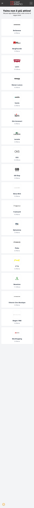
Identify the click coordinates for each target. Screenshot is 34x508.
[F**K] (17, 260)
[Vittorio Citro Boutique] (17, 297)
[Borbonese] (17, 25)
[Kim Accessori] (17, 115)
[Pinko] (17, 242)
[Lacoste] (17, 133)
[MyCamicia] (17, 224)
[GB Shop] (17, 170)
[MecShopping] (17, 333)
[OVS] (17, 152)
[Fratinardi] (17, 206)
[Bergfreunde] (17, 43)
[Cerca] (31, 3)
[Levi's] (17, 61)
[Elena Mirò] (17, 188)
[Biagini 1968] (17, 315)
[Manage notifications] (3, 504)
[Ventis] (17, 97)
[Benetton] (17, 278)
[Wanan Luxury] (17, 79)
